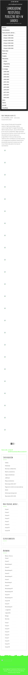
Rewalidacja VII (8, 597)
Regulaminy (7, 64)
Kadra (3, 100)
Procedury (6, 66)
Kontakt (4, 105)
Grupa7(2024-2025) (6, 119)
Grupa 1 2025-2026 (8, 35)
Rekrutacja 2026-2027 (10, 484)
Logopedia (7, 613)
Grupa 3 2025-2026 (8, 40)
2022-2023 (6, 79)
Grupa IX (7, 604)
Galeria (4, 102)
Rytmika (7, 619)
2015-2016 (6, 97)
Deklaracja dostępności (11, 493)
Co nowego (5, 69)
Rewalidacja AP (9, 588)
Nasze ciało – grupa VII (7, 450)
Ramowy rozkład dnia (10, 469)
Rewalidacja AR (9, 591)
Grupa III (7, 515)
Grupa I (7, 509)
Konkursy (4, 53)
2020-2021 (6, 84)
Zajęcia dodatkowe (9, 475)
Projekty (4, 56)
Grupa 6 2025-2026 (8, 48)
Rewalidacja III (8, 570)
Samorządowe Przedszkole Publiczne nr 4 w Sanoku (14, 14)
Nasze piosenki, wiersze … (8, 32)
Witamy (4, 27)
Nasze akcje (5, 51)
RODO (6, 490)
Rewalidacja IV (8, 576)
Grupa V (7, 521)
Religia (7, 616)
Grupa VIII (7, 530)
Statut (5, 61)
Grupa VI (7, 524)
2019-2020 (6, 87)
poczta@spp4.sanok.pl (15, 4)
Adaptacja (7, 465)
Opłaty (6, 462)
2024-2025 (6, 74)
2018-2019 (6, 89)
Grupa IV (7, 518)
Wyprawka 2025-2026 (10, 496)
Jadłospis (7, 478)
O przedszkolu (6, 30)
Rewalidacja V (8, 582)
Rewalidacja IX (8, 607)
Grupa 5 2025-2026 (8, 45)
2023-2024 (6, 76)
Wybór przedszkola (10, 472)
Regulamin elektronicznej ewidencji (14, 487)
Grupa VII (7, 527)
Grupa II (7, 512)
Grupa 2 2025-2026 (8, 38)
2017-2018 (6, 92)
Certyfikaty (5, 108)
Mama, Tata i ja (9, 556)
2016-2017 (6, 95)
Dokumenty (5, 58)
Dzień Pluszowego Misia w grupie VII (17, 451)
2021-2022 (6, 82)
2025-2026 (6, 71)
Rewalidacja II (8, 564)
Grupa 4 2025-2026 (8, 43)
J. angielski (8, 610)
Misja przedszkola (9, 481)
